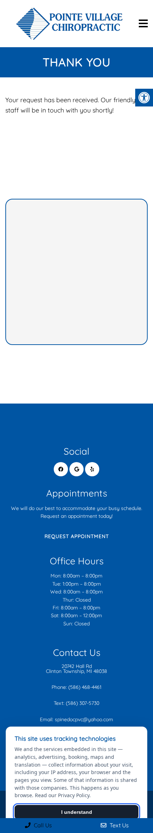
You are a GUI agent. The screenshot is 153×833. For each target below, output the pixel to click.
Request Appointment (76, 536)
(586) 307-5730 (82, 703)
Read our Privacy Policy (62, 795)
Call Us (42, 825)
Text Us (118, 825)
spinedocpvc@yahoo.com (84, 719)
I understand (76, 812)
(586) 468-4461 (84, 687)
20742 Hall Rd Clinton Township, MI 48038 (76, 669)
